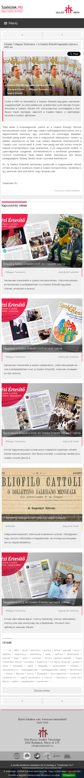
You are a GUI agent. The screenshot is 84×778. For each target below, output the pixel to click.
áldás (48, 654)
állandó (6, 658)
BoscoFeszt (76, 669)
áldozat (59, 654)
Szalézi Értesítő (15, 93)
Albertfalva (35, 654)
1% (9, 650)
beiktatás (18, 666)
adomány (36, 650)
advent (47, 650)
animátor (29, 662)
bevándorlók (59, 666)
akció (77, 650)
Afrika (57, 650)
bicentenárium (10, 669)
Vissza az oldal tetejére (67, 190)
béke (30, 666)
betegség (43, 666)
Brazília (20, 673)
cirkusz (48, 677)
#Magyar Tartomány (39, 89)
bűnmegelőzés (58, 673)
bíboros (74, 666)
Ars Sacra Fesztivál (60, 662)
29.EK (25, 650)
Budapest (42, 673)
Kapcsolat (42, 722)
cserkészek (42, 681)
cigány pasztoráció (30, 677)
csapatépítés (27, 681)
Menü (13, 23)
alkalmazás (73, 654)
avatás (76, 662)
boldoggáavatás (29, 669)
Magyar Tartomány (25, 44)
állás (16, 658)
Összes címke (42, 690)
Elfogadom (69, 775)
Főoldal (8, 44)
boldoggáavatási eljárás (53, 669)
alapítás (6, 654)
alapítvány (20, 654)
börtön (9, 673)
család (14, 681)
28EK (16, 650)
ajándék (67, 650)
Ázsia (5, 666)
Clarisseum (61, 677)
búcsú (30, 673)
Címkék (7, 642)
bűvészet (74, 673)
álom (25, 658)
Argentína (42, 662)
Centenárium (9, 677)
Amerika (36, 658)
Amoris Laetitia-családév (58, 658)
